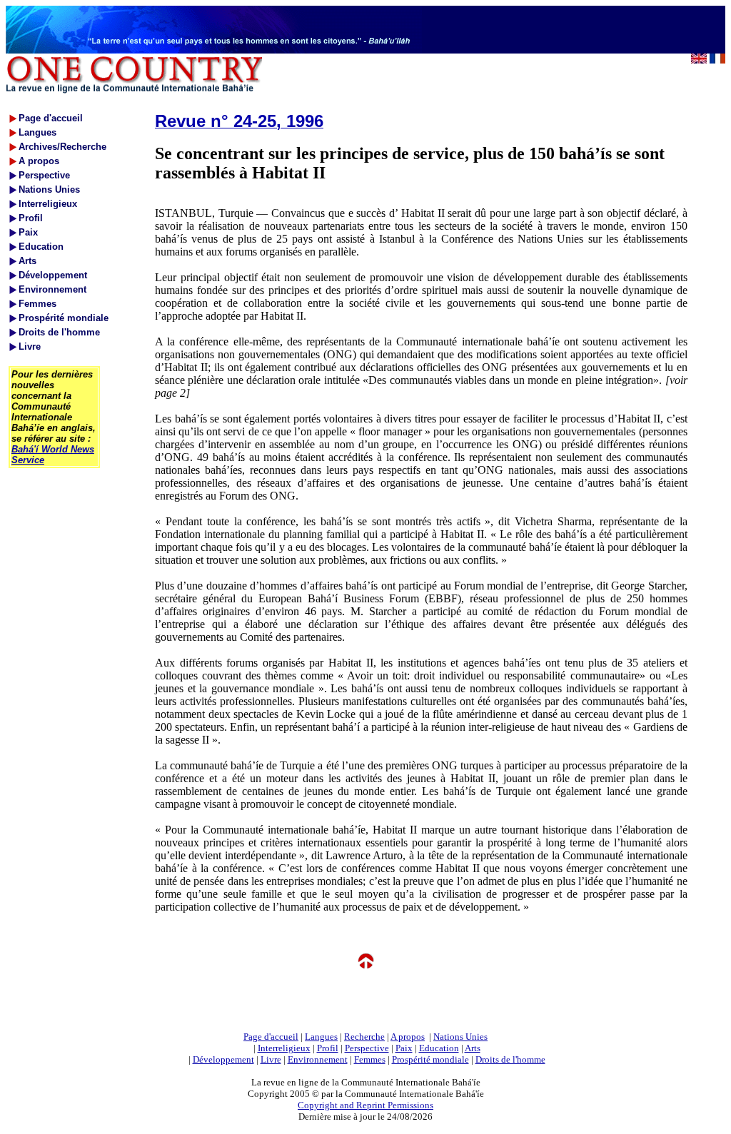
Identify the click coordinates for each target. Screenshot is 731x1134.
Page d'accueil (270, 1036)
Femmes (369, 1059)
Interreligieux (284, 1048)
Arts (472, 1048)
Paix (404, 1048)
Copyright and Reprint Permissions (365, 1105)
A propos (407, 1036)
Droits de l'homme (510, 1059)
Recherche (364, 1036)
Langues (321, 1036)
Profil (327, 1048)
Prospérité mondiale (430, 1059)
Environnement (318, 1059)
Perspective (367, 1048)
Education (439, 1048)
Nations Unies (460, 1036)
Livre (271, 1059)
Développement (223, 1059)
